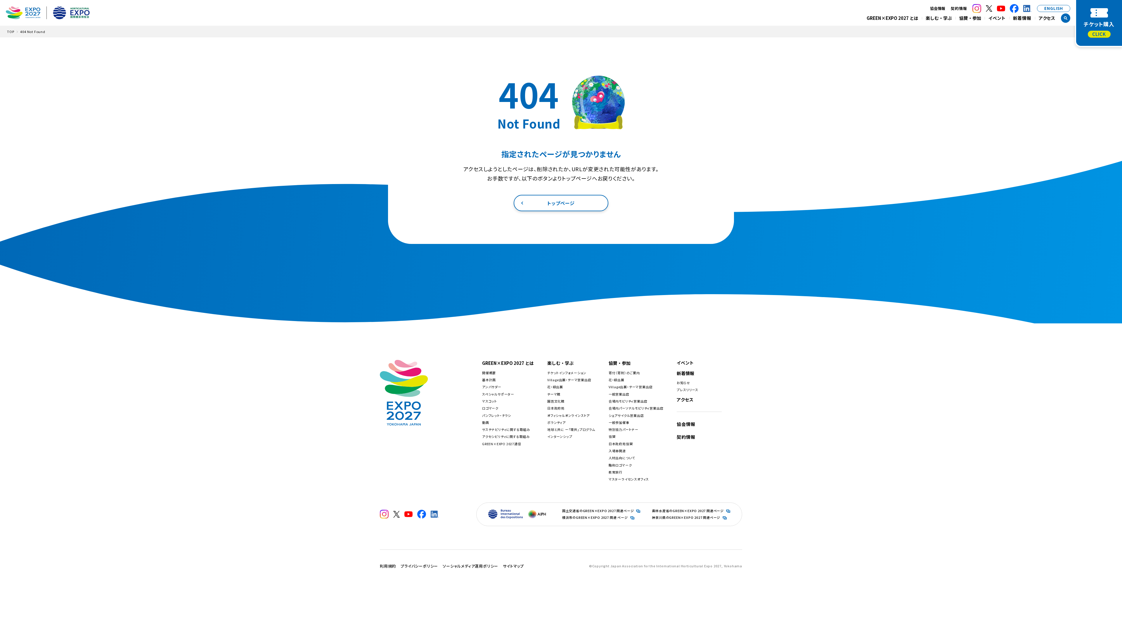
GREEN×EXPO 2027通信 (501, 443)
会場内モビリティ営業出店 (628, 401)
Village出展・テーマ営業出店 (569, 379)
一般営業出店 (619, 394)
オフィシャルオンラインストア (568, 415)
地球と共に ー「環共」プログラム (571, 429)
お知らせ (683, 382)
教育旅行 (615, 472)
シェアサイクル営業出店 (626, 415)
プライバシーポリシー (419, 566)
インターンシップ (559, 436)
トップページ (561, 203)
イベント (996, 18)
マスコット (489, 401)
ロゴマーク (490, 408)
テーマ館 (553, 394)
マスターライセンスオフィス (629, 479)
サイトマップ (513, 566)
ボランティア (556, 422)
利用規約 (388, 566)
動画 (485, 422)
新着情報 (1022, 18)
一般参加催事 (619, 422)
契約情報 (959, 8)
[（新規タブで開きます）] (976, 8)
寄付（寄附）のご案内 (624, 372)
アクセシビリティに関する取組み (506, 436)
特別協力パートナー (623, 429)
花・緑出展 (555, 386)
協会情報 (686, 424)
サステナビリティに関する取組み (506, 429)
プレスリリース (687, 389)
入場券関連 (617, 450)
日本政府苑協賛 (621, 443)
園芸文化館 (556, 401)
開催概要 (489, 372)
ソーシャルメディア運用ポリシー (470, 566)
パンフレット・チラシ (496, 415)
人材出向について (622, 457)
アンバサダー (491, 386)
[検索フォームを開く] (1065, 18)
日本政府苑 (556, 408)
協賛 (612, 436)
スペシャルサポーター (498, 394)
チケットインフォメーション (566, 372)
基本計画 (489, 379)
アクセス (1047, 18)
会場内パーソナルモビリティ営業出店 (636, 408)
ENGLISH (1053, 8)
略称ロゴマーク (620, 465)
